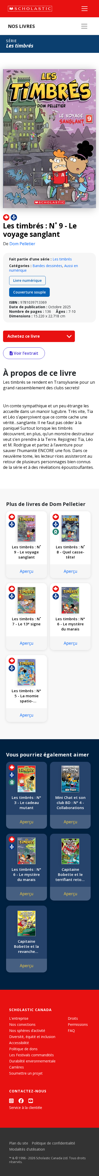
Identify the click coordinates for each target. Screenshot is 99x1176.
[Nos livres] (84, 26)
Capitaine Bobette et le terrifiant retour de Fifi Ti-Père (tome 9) (70, 874)
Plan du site (18, 1143)
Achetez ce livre (24, 336)
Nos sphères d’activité (27, 1030)
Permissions (78, 1024)
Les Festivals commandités (31, 1055)
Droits (73, 1018)
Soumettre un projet (26, 1073)
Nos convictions (22, 1024)
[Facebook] (21, 1100)
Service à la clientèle (25, 1107)
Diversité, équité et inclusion (32, 1036)
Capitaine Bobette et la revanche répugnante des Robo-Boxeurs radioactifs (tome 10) (26, 946)
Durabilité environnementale (32, 1061)
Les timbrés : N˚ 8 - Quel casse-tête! (70, 552)
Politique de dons (23, 1048)
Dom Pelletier (22, 243)
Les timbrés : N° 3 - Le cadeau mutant (26, 802)
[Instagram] (11, 1100)
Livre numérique (27, 280)
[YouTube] (30, 1100)
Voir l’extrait (25, 353)
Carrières (16, 1067)
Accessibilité (19, 1042)
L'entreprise (18, 1018)
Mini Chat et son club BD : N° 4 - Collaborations (70, 802)
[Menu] (84, 8)
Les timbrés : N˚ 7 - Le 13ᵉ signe (26, 621)
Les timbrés (62, 259)
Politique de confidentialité (53, 1143)
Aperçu (26, 571)
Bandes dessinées (47, 265)
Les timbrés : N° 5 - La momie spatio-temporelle (26, 695)
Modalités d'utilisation (27, 1149)
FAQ (71, 1030)
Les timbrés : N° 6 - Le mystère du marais (70, 623)
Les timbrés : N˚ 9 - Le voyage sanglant (26, 552)
